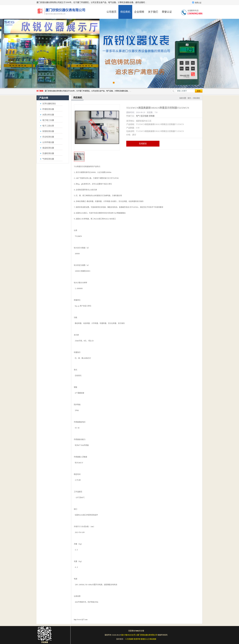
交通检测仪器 (48, 153)
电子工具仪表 (48, 126)
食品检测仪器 (48, 148)
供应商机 (125, 12)
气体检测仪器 (48, 159)
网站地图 (153, 639)
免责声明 (137, 639)
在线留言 (143, 144)
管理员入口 (145, 639)
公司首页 (111, 12)
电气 (138, 116)
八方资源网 (129, 639)
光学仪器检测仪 (49, 104)
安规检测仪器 (48, 131)
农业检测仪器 (48, 137)
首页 (189, 98)
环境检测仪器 (48, 109)
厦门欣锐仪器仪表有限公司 (147, 635)
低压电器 (144, 116)
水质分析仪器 (48, 115)
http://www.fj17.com (80, 619)
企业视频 (139, 12)
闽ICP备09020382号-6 (129, 635)
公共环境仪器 (48, 142)
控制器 (151, 116)
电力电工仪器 (48, 120)
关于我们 (153, 12)
